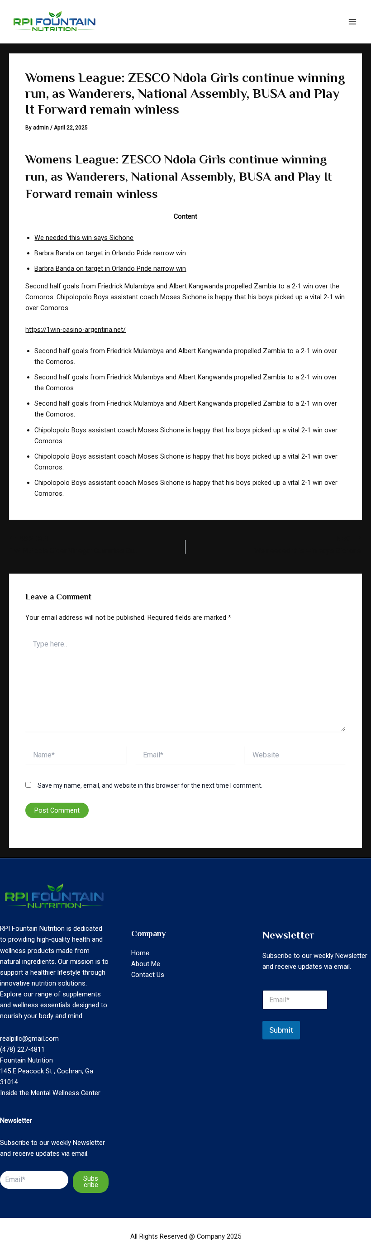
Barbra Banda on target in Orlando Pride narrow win (110, 253)
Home (140, 953)
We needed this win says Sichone (83, 238)
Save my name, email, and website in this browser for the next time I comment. (150, 785)
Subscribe (90, 1181)
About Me (145, 964)
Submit (281, 1029)
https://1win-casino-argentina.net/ (75, 330)
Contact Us (147, 975)
